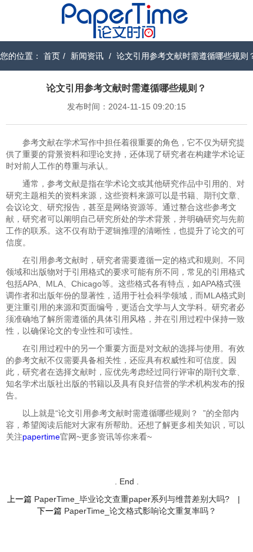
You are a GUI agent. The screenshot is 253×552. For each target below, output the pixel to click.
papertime (41, 436)
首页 (52, 56)
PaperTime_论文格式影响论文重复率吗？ (140, 511)
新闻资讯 (87, 56)
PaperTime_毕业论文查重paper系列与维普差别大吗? (131, 499)
